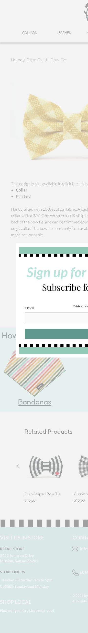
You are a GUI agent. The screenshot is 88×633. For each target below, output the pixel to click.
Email (29, 308)
